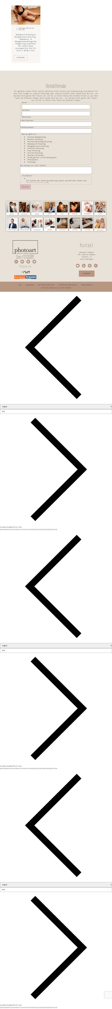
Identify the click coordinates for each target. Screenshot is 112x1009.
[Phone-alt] (84, 266)
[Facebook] (22, 262)
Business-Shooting (35, 155)
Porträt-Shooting (35, 153)
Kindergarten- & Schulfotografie (42, 158)
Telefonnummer (27, 127)
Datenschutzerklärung (36, 182)
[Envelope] (78, 266)
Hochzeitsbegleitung (37, 137)
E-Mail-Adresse (27, 120)
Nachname (26, 117)
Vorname (26, 110)
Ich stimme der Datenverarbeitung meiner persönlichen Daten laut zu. (56, 181)
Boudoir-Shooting (35, 139)
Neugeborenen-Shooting (38, 146)
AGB (20, 285)
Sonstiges (32, 162)
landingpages (22, 28)
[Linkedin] (28, 262)
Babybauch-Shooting (37, 144)
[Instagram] (16, 262)
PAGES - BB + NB (30, 28)
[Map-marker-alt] (90, 266)
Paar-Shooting (34, 151)
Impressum (30, 285)
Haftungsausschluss (46, 285)
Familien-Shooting (36, 148)
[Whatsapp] (96, 266)
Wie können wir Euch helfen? (33, 166)
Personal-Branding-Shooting (40, 142)
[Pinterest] (34, 262)
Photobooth (33, 160)
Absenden (25, 186)
